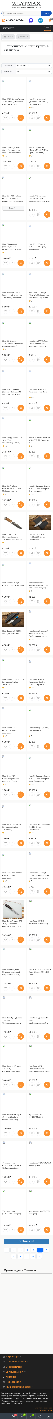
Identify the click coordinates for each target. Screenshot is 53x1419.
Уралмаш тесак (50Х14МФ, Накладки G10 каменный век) (11, 1165)
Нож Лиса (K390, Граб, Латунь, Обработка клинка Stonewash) (12, 1117)
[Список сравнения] (30, 1416)
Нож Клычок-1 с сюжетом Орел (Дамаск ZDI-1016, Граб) (40, 972)
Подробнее (13, 208)
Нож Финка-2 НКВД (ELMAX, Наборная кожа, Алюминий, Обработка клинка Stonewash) (40, 295)
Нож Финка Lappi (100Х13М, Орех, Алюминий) (9, 730)
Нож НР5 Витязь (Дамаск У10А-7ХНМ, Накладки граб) (39, 440)
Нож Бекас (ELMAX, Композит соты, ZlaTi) (38, 390)
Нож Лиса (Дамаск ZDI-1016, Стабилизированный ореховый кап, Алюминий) (39, 1020)
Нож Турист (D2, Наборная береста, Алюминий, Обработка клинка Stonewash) (12, 537)
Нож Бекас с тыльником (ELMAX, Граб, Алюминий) (12, 875)
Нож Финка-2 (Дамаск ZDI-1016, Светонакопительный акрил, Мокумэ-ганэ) (11, 1069)
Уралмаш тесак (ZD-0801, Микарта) (40, 1212)
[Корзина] (13, 1416)
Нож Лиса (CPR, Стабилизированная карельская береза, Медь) (39, 1068)
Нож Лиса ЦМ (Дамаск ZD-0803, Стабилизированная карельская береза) (12, 1020)
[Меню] (47, 28)
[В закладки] (5, 117)
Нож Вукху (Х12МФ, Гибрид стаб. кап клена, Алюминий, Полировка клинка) (12, 295)
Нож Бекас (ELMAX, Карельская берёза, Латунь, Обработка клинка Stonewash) (37, 682)
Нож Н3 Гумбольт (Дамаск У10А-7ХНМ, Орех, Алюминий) (38, 150)
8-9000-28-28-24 (15, 20)
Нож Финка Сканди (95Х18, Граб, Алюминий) (13, 584)
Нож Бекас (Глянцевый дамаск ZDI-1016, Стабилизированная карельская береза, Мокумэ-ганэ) (38, 633)
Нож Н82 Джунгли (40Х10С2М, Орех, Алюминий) (37, 536)
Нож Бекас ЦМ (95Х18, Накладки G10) (39, 729)
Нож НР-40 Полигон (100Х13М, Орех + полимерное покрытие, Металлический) (38, 198)
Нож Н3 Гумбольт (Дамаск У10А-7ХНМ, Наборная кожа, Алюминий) (11, 488)
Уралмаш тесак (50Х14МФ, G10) (36, 1115)
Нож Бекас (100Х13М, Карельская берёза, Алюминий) (11, 827)
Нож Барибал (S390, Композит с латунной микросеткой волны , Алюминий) (11, 972)
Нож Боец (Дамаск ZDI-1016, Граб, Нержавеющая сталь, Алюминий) (12, 440)
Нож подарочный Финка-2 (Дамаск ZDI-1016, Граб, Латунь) (38, 585)
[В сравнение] (12, 117)
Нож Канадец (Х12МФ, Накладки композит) (12, 632)
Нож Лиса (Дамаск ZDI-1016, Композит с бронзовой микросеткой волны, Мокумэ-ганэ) (12, 924)
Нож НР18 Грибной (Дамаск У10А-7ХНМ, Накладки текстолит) (11, 391)
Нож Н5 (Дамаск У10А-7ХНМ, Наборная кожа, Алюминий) (12, 343)
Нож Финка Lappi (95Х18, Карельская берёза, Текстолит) (13, 682)
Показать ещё (28, 1241)
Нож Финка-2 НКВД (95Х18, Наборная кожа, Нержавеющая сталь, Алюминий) (39, 875)
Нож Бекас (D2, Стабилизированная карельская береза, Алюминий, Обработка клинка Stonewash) (12, 778)
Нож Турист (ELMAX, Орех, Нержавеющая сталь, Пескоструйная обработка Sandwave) (11, 150)
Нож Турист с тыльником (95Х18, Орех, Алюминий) (39, 827)
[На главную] (39, 1416)
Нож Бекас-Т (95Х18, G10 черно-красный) (40, 1164)
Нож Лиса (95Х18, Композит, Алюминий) (38, 922)
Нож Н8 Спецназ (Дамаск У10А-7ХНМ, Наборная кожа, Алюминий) (39, 778)
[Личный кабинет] (48, 1416)
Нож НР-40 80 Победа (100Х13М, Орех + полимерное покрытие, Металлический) (12, 198)
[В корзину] (20, 118)
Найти (46, 13)
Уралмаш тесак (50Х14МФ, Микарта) (11, 1212)
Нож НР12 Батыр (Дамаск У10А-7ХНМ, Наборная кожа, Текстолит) (13, 101)
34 (33, 1256)
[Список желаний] (22, 1416)
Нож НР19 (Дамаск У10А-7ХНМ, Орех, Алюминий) (37, 246)
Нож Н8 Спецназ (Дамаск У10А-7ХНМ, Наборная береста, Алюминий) (39, 488)
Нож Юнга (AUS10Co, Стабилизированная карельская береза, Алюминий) (38, 343)
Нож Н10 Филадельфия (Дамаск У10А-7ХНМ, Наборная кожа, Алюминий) (38, 102)
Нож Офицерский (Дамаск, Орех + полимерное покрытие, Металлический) (12, 247)
